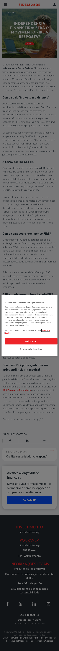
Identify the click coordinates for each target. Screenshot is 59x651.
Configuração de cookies (31, 349)
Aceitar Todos (31, 341)
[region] (30, 325)
